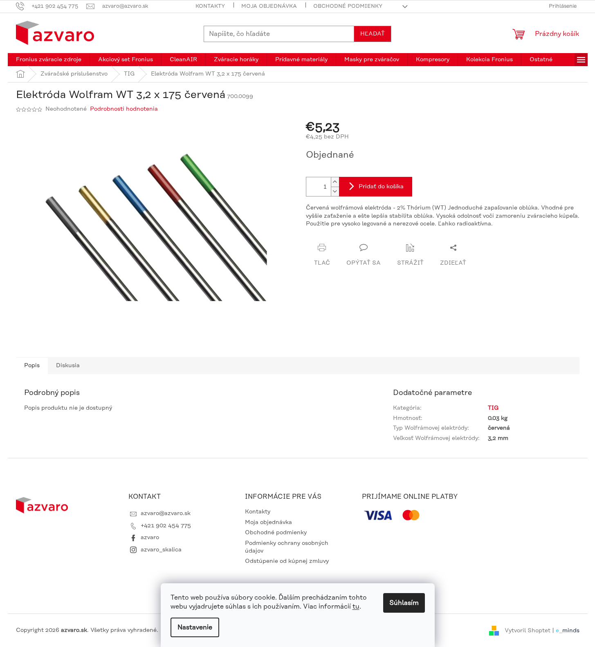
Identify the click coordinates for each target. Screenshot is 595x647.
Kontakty (210, 6)
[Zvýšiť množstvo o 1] (335, 182)
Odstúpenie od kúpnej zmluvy (287, 561)
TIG (493, 408)
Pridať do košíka (381, 186)
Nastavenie (194, 627)
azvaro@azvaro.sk (166, 513)
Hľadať (372, 34)
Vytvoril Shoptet (527, 630)
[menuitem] (49, 59)
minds (570, 630)
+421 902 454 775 (166, 525)
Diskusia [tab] (68, 365)
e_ (559, 630)
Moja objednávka (269, 6)
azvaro (150, 537)
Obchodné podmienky (347, 6)
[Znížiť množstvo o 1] (335, 191)
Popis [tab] (32, 365)
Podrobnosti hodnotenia (124, 109)
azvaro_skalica (161, 550)
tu (356, 606)
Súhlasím (404, 603)
